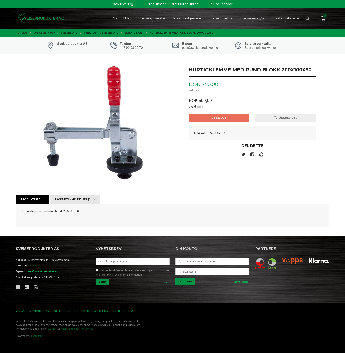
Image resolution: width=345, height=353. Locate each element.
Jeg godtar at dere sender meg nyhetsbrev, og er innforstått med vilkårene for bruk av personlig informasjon (133, 272)
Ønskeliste (287, 118)
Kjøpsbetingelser (44, 311)
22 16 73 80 (34, 265)
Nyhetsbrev (122, 311)
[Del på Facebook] (252, 155)
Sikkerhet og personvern (86, 311)
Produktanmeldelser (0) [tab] (73, 199)
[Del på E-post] (261, 155)
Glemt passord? (241, 281)
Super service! (222, 4)
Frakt (20, 311)
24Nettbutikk (36, 336)
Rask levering (122, 4)
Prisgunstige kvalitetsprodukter (172, 4)
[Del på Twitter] (243, 155)
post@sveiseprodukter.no (42, 271)
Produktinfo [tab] (31, 199)
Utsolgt (219, 118)
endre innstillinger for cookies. (77, 328)
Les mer (166, 282)
